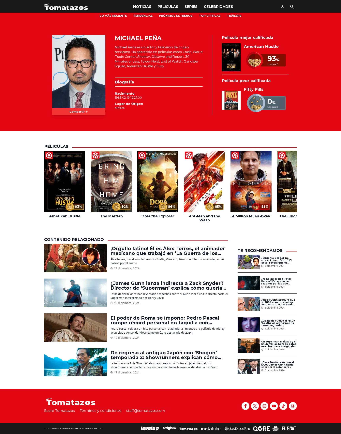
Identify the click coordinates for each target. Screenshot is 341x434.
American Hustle (261, 46)
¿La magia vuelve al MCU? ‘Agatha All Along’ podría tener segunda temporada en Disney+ (278, 323)
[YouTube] (274, 406)
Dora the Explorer (157, 216)
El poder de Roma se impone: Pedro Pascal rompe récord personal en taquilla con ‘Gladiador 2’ (165, 320)
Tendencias (143, 16)
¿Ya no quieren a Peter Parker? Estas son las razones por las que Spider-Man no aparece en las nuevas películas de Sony (278, 281)
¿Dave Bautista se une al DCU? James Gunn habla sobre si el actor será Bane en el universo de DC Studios (278, 364)
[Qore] (261, 428)
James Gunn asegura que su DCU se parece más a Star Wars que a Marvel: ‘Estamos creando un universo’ (278, 302)
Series (191, 7)
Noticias (142, 7)
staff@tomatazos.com (145, 411)
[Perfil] (282, 6)
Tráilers (234, 16)
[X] (255, 406)
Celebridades (218, 7)
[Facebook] (245, 406)
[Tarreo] (169, 428)
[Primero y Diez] (276, 428)
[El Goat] (289, 428)
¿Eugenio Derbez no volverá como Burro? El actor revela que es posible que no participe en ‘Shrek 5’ (277, 260)
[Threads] (293, 406)
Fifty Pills (253, 89)
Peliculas (168, 7)
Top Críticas (210, 16)
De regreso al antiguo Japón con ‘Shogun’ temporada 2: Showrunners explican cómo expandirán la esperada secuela (164, 355)
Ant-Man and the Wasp (204, 218)
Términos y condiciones (101, 411)
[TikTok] (283, 406)
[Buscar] (292, 6)
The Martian (111, 216)
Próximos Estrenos (176, 16)
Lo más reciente (113, 16)
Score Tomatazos (59, 411)
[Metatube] (211, 428)
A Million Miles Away (251, 216)
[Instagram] (264, 406)
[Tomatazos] (66, 6)
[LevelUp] (150, 428)
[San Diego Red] (237, 428)
